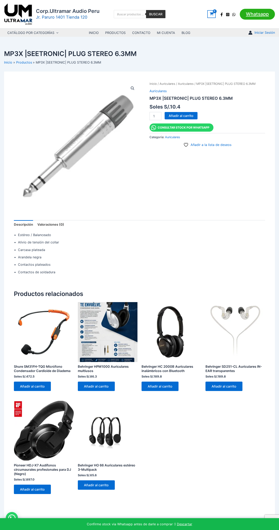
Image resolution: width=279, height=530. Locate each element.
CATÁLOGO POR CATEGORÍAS (30, 33)
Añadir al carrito (181, 116)
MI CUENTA (166, 33)
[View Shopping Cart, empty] (211, 14)
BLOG (186, 33)
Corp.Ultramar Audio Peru (67, 11)
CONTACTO (141, 33)
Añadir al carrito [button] (32, 386)
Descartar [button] (184, 524)
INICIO (94, 33)
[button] (257, 14)
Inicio (153, 84)
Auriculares (167, 84)
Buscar (155, 14)
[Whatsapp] (234, 14)
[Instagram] (228, 14)
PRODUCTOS (115, 33)
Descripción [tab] (23, 224)
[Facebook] (221, 14)
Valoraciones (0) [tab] (50, 224)
